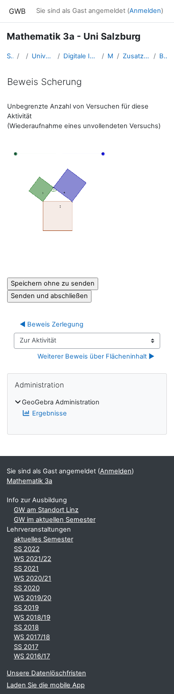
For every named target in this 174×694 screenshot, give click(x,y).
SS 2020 (27, 588)
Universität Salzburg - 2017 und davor (43, 56)
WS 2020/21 (32, 578)
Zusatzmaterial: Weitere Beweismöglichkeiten (136, 56)
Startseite (10, 56)
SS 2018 (26, 627)
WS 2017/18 (32, 637)
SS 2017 (26, 647)
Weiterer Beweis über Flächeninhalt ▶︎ (95, 356)
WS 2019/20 (32, 598)
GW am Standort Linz (46, 510)
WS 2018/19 (32, 617)
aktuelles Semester (43, 539)
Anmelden (145, 11)
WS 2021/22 (32, 559)
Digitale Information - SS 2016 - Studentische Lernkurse (80, 56)
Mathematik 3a (110, 56)
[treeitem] (87, 408)
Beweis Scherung (163, 56)
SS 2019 (26, 608)
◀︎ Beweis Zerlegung (51, 324)
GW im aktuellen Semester (54, 520)
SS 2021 (26, 569)
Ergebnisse (49, 413)
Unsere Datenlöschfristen (46, 673)
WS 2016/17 (32, 656)
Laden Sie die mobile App (46, 685)
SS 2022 (27, 549)
